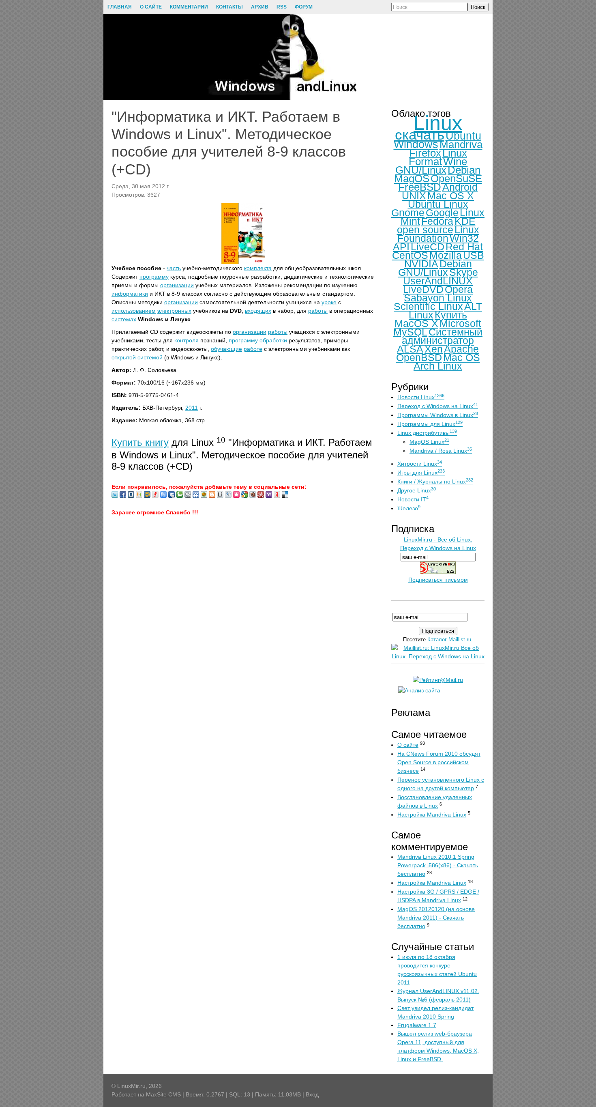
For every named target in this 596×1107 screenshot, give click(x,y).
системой (150, 357)
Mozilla (445, 255)
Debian (464, 170)
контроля (186, 340)
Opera (459, 289)
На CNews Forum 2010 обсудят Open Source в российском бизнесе (438, 762)
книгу (157, 442)
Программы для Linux (430, 424)
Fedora (437, 221)
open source (425, 229)
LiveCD (427, 246)
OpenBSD (419, 357)
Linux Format (438, 157)
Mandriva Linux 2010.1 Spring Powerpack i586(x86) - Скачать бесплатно (437, 865)
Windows (416, 144)
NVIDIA (421, 263)
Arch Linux (438, 366)
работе (253, 349)
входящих (258, 310)
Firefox (425, 153)
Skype (463, 272)
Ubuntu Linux (438, 204)
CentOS (410, 255)
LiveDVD (423, 289)
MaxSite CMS (163, 1094)
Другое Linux (416, 490)
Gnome (407, 212)
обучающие (226, 349)
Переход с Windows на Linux (437, 406)
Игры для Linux (421, 472)
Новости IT (413, 499)
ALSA (410, 349)
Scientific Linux (428, 306)
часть (174, 268)
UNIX (414, 195)
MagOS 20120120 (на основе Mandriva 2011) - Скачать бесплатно (436, 917)
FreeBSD (419, 187)
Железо (408, 508)
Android (460, 187)
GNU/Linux (420, 170)
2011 (191, 407)
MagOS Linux (429, 442)
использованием (133, 310)
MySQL (410, 331)
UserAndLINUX (438, 280)
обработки (273, 340)
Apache (461, 349)
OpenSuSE (456, 178)
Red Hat (464, 246)
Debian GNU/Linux (435, 268)
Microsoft (460, 323)
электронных (174, 310)
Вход (312, 1094)
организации (177, 285)
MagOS (411, 178)
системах (123, 319)
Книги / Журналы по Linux (435, 481)
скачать (419, 134)
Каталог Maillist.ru (449, 639)
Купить (128, 442)
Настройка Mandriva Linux (431, 814)
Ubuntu (463, 136)
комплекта (258, 268)
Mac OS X (450, 195)
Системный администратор (442, 336)
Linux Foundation (438, 234)
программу (154, 276)
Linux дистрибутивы (427, 433)
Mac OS (461, 357)
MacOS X (416, 323)
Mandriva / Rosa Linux (440, 450)
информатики (129, 293)
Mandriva (460, 144)
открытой (123, 357)
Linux (438, 123)
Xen (433, 349)
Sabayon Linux (438, 297)
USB (473, 255)
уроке (329, 302)
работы (318, 310)
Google (442, 212)
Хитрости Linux (419, 463)
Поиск (478, 7)
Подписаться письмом (438, 579)
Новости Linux (420, 397)
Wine (455, 161)
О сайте (407, 745)
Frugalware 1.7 (416, 1025)
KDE (465, 221)
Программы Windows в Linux (437, 415)
